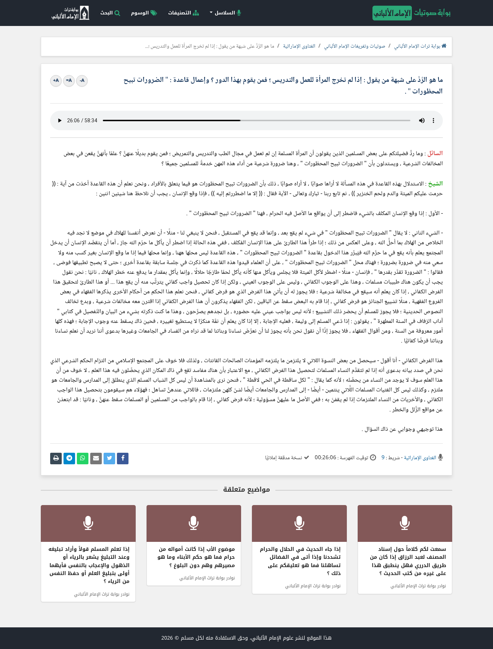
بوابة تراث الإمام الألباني (417, 46)
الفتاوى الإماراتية (299, 46)
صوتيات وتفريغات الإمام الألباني (354, 46)
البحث (107, 12)
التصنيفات (180, 12)
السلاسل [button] (225, 12)
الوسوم (140, 12)
